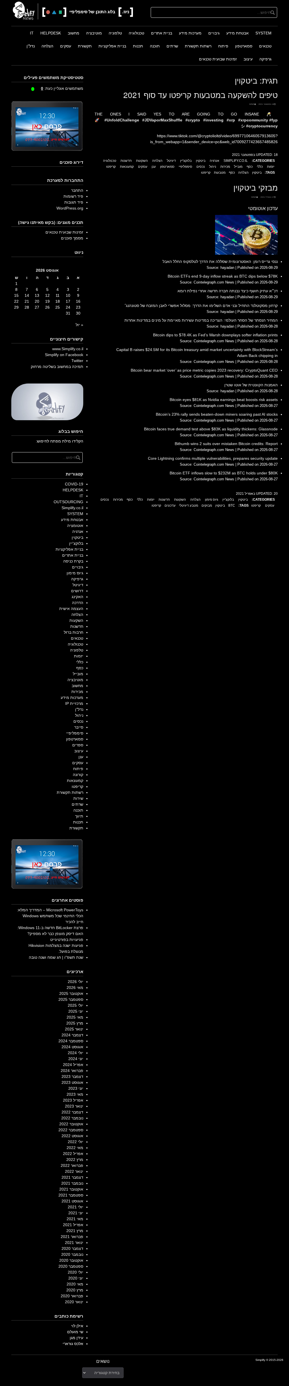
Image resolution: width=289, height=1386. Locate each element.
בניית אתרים (161, 33)
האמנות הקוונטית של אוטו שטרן (251, 385)
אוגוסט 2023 (72, 1082)
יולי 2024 (75, 1053)
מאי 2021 (75, 1219)
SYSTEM (263, 33)
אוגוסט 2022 (72, 1136)
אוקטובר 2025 (71, 993)
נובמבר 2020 (72, 1254)
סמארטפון (243, 46)
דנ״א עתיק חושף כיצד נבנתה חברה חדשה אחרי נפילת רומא (228, 291)
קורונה (78, 774)
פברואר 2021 (72, 1236)
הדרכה (77, 602)
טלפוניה (115, 33)
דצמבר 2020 (72, 1248)
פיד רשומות (73, 196)
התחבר (77, 190)
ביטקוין (200, 161)
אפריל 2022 (73, 1153)
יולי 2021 (75, 1207)
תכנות (138, 46)
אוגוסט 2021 (72, 1201)
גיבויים (214, 33)
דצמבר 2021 (72, 1177)
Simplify (260, 1359)
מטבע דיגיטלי (188, 505)
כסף (250, 167)
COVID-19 (74, 484)
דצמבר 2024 (72, 1035)
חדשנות (126, 161)
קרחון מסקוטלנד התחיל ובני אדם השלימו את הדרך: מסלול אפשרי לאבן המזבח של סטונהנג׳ (201, 305)
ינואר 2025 (74, 1029)
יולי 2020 (75, 1272)
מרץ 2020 (74, 1290)
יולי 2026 (75, 981)
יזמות (270, 167)
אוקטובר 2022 (71, 1124)
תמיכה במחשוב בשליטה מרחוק (57, 366)
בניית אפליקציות (112, 46)
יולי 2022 (75, 1141)
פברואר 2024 (72, 1070)
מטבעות (219, 173)
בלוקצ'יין (186, 161)
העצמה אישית (71, 608)
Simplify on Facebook (64, 354)
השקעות (142, 161)
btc (231, 505)
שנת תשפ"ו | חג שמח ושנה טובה (56, 957)
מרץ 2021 (74, 1230)
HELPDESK (50, 33)
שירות (78, 798)
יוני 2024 (75, 1058)
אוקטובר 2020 (71, 1260)
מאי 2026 (75, 987)
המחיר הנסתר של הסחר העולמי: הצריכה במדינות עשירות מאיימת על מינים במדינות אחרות (201, 320)
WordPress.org (69, 208)
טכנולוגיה (136, 33)
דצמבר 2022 (72, 1112)
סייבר (78, 727)
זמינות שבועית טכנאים (218, 59)
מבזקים (207, 505)
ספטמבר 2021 (70, 1195)
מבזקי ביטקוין (255, 187)
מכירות (225, 167)
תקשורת (85, 46)
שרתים (172, 46)
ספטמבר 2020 (70, 1266)
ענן (154, 167)
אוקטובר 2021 (71, 1189)
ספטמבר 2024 (70, 1041)
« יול (79, 324)
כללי (260, 167)
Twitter (77, 360)
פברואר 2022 (72, 1165)
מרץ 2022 (74, 1159)
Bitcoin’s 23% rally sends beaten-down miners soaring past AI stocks (217, 414)
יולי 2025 (75, 1005)
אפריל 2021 (73, 1224)
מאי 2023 (75, 1094)
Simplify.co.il (236, 161)
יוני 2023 (75, 1088)
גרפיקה (265, 59)
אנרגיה (214, 161)
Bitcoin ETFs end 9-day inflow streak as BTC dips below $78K (223, 276)
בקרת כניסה (73, 561)
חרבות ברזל (73, 632)
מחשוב (73, 33)
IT (32, 33)
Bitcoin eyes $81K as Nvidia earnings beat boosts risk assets (224, 399)
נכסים (200, 167)
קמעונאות (127, 167)
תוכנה (155, 46)
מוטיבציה (94, 33)
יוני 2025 (75, 1011)
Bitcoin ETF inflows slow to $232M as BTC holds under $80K (224, 473)
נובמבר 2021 (72, 1183)
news (252, 104)
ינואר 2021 (74, 1242)
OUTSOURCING (68, 502)
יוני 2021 (75, 1213)
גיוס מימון (211, 500)
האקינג (77, 596)
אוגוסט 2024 (72, 1047)
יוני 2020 (75, 1278)
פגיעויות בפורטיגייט (66, 939)
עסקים (65, 46)
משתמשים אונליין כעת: (62, 88)
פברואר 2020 (72, 1296)
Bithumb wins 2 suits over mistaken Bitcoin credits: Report (226, 443)
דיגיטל (171, 161)
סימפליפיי (185, 167)
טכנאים (265, 46)
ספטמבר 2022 (70, 1130)
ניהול (212, 167)
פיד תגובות (73, 202)
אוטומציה (75, 525)
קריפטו (111, 167)
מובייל (238, 167)
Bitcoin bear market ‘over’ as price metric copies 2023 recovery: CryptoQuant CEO (204, 370)
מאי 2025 (75, 1017)
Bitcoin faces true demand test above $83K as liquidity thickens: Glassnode (211, 429)
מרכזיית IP (74, 703)
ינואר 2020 (74, 1302)
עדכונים (170, 505)
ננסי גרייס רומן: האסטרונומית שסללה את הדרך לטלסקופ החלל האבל (220, 261)
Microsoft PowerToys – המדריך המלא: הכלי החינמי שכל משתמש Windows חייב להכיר (50, 916)
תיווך (79, 816)
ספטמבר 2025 (70, 999)
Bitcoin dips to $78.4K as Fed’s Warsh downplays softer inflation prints (215, 335)
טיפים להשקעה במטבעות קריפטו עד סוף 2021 (200, 94)
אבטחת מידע (237, 33)
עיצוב (248, 59)
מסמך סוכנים (72, 238)
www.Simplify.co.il (67, 348)
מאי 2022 (75, 1147)
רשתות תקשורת (198, 46)
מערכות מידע (190, 33)
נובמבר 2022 (72, 1118)
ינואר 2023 (74, 1106)
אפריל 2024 (73, 1064)
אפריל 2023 (73, 1100)
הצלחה (47, 46)
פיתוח (223, 46)
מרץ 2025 (74, 1023)
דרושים (77, 591)
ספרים (77, 745)
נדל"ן (31, 46)
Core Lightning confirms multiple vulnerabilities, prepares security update (213, 458)
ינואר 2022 (74, 1171)
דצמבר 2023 (72, 1076)
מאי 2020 (75, 1284)
